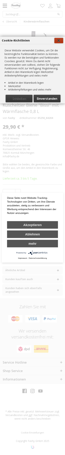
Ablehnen (32, 234)
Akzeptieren (32, 225)
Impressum (22, 258)
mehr (32, 243)
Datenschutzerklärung (38, 258)
